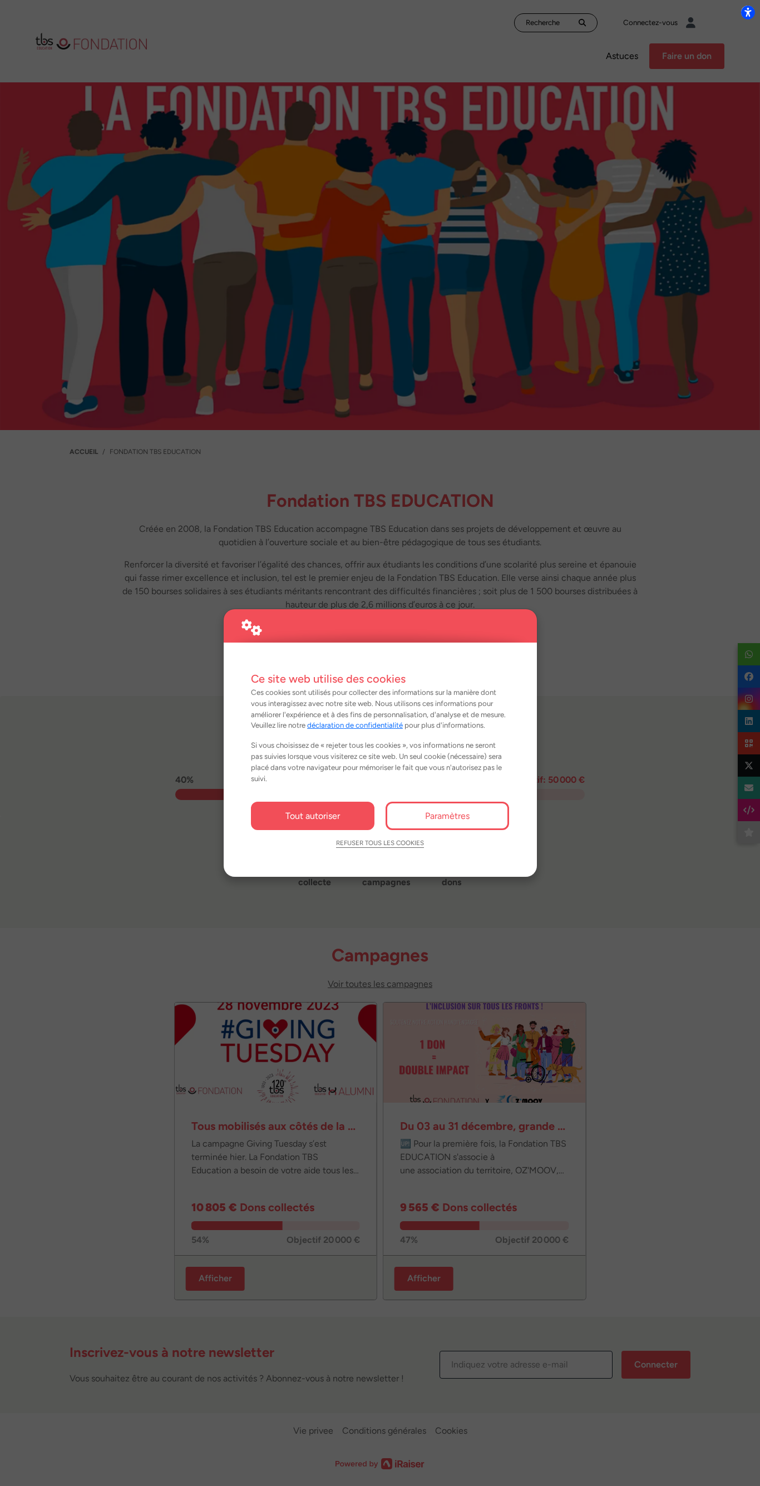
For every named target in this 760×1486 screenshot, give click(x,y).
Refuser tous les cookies (380, 843)
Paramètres (447, 816)
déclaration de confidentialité (355, 724)
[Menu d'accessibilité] (747, 12)
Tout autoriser (312, 816)
